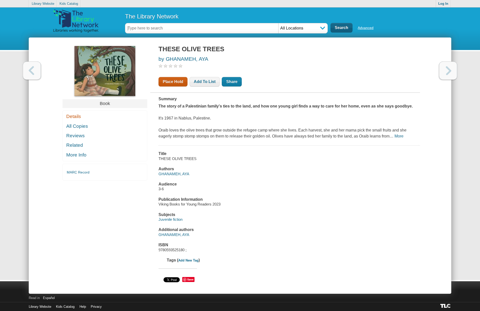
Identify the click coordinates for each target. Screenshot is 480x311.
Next (448, 71)
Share (232, 82)
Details (73, 116)
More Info (76, 155)
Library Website (43, 4)
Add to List (205, 82)
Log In (443, 4)
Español (49, 298)
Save (190, 279)
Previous (32, 71)
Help (83, 306)
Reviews (75, 135)
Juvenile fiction (170, 219)
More (399, 136)
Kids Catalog (69, 4)
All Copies (77, 126)
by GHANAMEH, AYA (183, 59)
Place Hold (173, 82)
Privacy (96, 306)
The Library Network (151, 16)
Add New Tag (188, 260)
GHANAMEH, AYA (173, 174)
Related (74, 145)
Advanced (366, 28)
